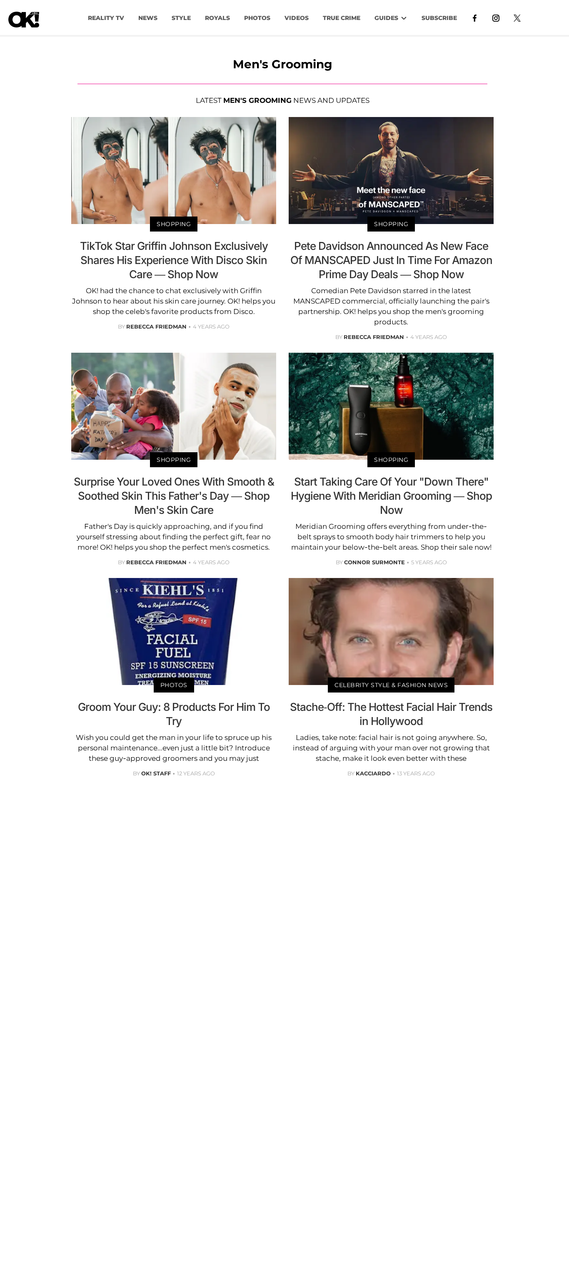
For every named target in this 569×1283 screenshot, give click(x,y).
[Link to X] (517, 17)
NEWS (147, 18)
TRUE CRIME (341, 18)
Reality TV (106, 18)
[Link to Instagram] (496, 17)
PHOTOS (257, 18)
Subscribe (439, 18)
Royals (217, 18)
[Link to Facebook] (474, 17)
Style (181, 18)
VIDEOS (296, 18)
